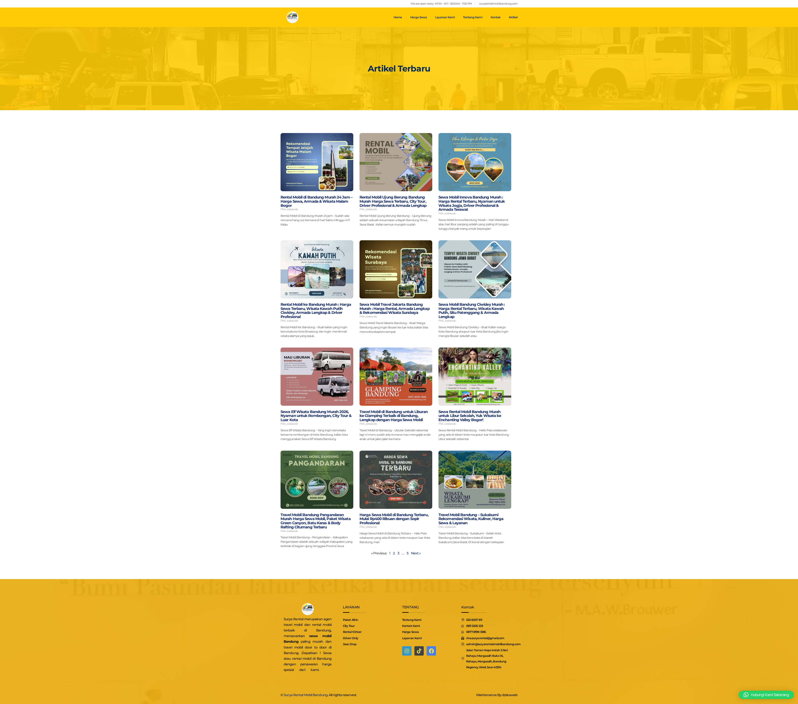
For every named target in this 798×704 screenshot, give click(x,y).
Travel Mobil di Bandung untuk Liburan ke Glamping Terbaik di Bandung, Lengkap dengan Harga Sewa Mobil (394, 415)
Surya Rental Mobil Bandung (306, 695)
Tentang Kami (472, 17)
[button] (766, 695)
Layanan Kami (445, 17)
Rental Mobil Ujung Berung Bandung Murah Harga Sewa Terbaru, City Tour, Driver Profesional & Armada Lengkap (393, 201)
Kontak (496, 17)
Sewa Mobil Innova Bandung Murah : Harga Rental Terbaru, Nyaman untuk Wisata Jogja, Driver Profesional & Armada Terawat (471, 203)
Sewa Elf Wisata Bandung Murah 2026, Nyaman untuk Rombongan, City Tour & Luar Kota (316, 415)
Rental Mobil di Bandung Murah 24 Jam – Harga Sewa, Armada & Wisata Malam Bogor (316, 201)
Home (398, 17)
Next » (416, 553)
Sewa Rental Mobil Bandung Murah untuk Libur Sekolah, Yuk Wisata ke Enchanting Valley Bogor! (469, 415)
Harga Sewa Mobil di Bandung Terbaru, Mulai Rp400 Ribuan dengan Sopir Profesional (394, 519)
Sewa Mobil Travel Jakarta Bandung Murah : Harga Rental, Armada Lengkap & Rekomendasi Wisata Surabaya (395, 308)
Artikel (513, 17)
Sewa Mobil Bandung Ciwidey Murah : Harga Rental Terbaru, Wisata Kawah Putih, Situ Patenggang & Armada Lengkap (471, 310)
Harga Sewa (418, 17)
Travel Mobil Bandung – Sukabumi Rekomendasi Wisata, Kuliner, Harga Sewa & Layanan (470, 519)
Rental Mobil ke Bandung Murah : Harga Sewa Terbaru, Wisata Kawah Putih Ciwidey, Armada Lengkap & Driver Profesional (316, 310)
